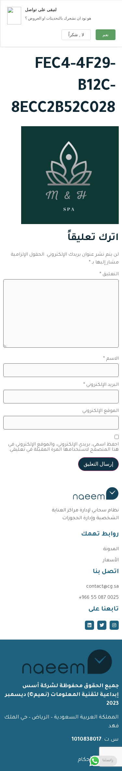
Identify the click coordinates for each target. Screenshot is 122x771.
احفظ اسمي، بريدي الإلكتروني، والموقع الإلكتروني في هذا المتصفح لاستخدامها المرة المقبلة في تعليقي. (63, 447)
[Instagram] (114, 625)
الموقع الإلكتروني (100, 411)
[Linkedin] (89, 625)
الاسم (111, 359)
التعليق (109, 274)
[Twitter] (101, 625)
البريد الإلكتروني (101, 385)
